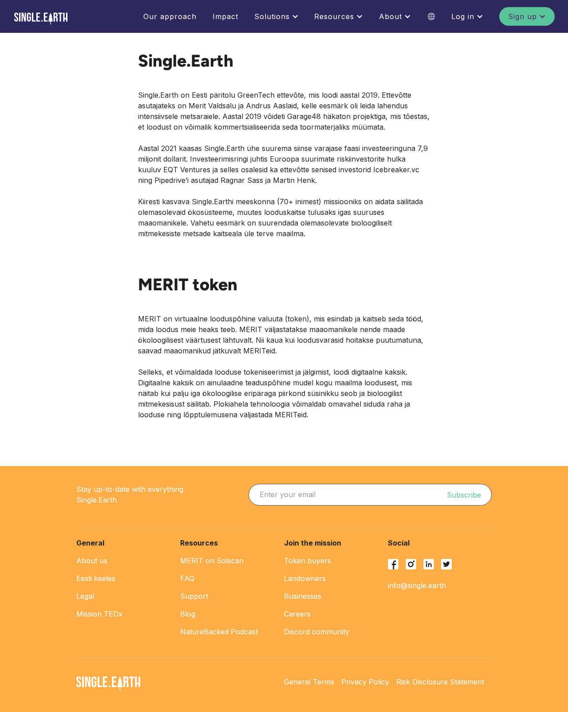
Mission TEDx (99, 613)
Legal (85, 596)
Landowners (305, 578)
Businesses (302, 596)
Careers (297, 613)
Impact (225, 16)
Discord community (316, 631)
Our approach (170, 16)
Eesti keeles (95, 578)
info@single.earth (417, 585)
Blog (187, 613)
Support (194, 596)
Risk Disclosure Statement (440, 681)
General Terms (309, 681)
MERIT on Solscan (212, 560)
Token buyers (307, 560)
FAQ (187, 578)
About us (91, 560)
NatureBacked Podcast (219, 631)
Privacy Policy (365, 681)
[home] (40, 19)
